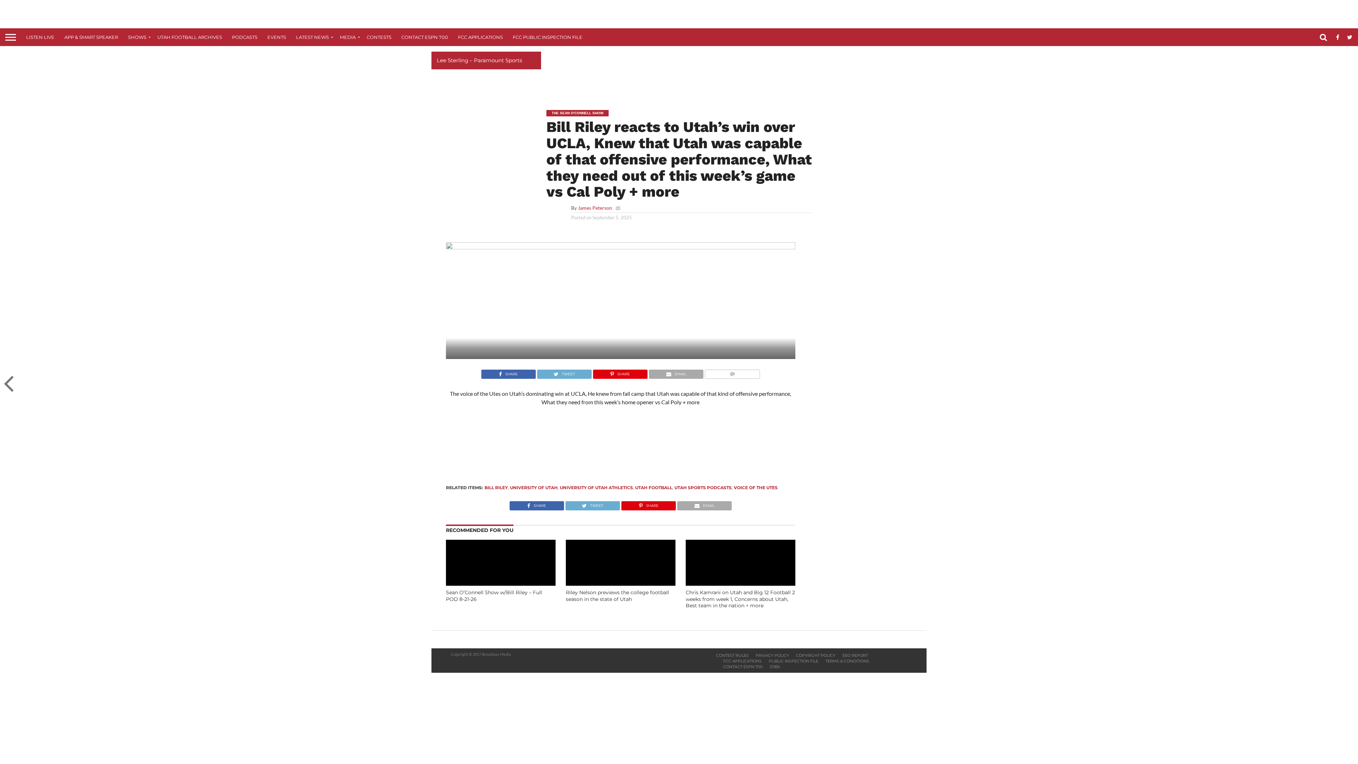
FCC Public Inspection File (547, 37)
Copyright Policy (815, 655)
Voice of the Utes (756, 487)
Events (276, 37)
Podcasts (244, 37)
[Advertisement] (679, 73)
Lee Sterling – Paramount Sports (479, 60)
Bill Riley (496, 487)
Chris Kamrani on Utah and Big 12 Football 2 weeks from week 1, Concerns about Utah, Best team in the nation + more (740, 599)
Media (348, 37)
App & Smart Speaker (91, 37)
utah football (653, 487)
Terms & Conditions (847, 661)
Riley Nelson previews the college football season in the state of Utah (617, 595)
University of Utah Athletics (596, 487)
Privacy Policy (772, 655)
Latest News (312, 37)
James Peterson (595, 208)
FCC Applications (480, 37)
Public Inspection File (793, 661)
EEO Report (855, 655)
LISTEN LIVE (40, 37)
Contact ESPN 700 (424, 37)
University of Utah (534, 487)
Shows (137, 37)
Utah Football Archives (189, 37)
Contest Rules (732, 655)
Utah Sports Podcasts (703, 487)
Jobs (775, 666)
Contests (379, 37)
